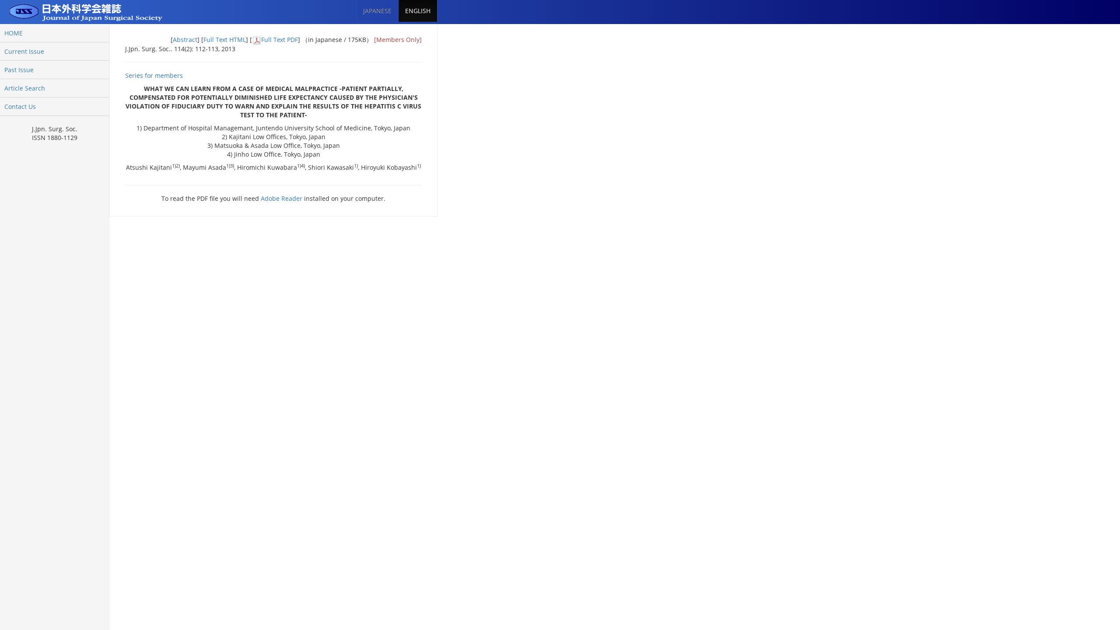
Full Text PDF (279, 39)
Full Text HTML (224, 39)
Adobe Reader (281, 198)
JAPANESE (377, 11)
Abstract (185, 39)
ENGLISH (417, 11)
